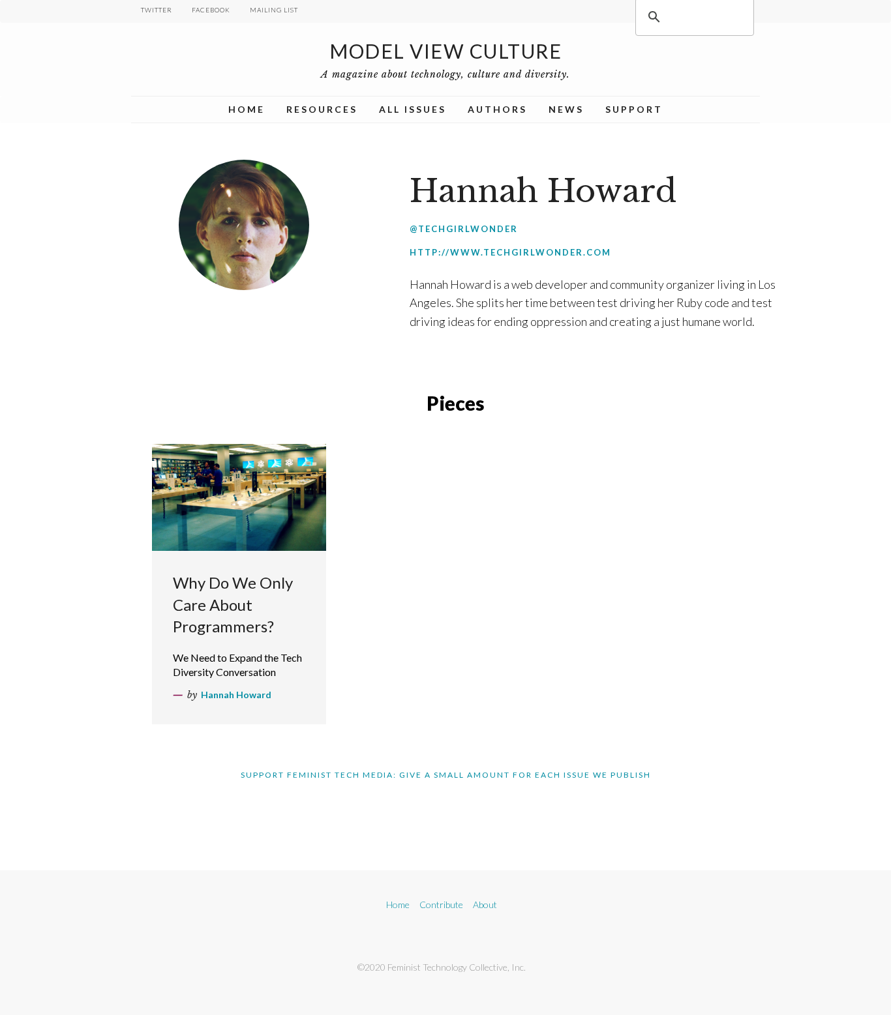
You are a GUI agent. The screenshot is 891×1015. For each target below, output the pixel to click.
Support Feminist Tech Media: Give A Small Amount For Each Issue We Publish (446, 775)
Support (634, 109)
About (485, 904)
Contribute (441, 904)
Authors (497, 109)
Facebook (211, 10)
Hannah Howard (236, 694)
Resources (321, 109)
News (566, 109)
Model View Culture (445, 51)
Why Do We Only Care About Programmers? (233, 604)
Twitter (156, 10)
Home (246, 109)
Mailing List (274, 10)
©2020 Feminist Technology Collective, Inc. (441, 967)
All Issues (412, 109)
